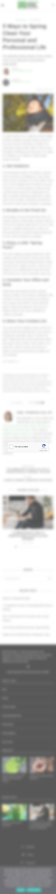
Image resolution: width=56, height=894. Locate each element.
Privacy (41, 450)
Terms (45, 450)
